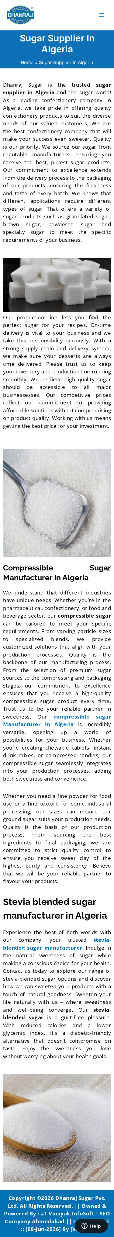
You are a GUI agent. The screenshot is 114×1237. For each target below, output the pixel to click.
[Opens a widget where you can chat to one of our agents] (91, 1226)
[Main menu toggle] (101, 15)
